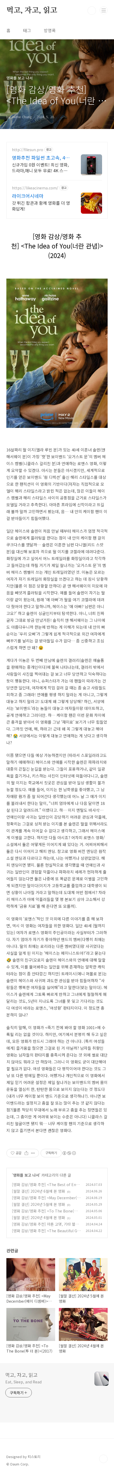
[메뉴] (104, 10)
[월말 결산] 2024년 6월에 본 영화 (38, 1191)
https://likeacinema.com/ (35, 188)
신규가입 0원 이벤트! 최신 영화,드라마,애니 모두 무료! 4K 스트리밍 (40, 167)
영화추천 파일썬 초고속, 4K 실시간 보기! (40, 157)
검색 (92, 11)
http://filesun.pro (27, 149)
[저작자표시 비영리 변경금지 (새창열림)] (69, 1153)
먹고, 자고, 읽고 (31, 10)
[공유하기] (26, 1153)
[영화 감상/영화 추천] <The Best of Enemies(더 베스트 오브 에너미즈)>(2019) (45, 1187)
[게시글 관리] (33, 1153)
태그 (27, 30)
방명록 (50, 30)
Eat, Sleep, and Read (23, 1381)
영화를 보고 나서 (26, 1175)
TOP (103, 1459)
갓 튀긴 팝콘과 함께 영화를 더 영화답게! (41, 206)
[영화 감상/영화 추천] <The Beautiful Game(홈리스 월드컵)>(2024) (45, 1233)
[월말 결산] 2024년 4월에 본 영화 (38, 1217)
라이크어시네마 (27, 196)
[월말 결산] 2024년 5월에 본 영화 (38, 1204)
